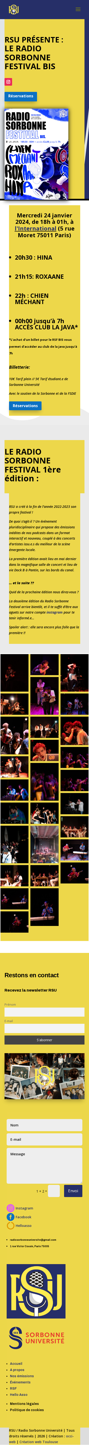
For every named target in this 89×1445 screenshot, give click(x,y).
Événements (20, 1382)
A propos (17, 1370)
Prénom (10, 1005)
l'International (35, 228)
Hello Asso (19, 1395)
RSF (13, 1388)
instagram (55, 612)
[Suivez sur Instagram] (8, 82)
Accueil (16, 1364)
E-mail (9, 1021)
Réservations (20, 96)
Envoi (73, 1190)
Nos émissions (22, 1376)
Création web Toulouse (38, 1442)
